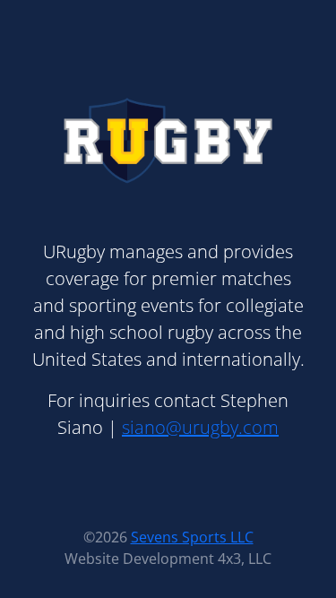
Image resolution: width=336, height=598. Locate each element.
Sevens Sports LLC (192, 537)
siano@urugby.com (200, 427)
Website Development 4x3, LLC (168, 558)
